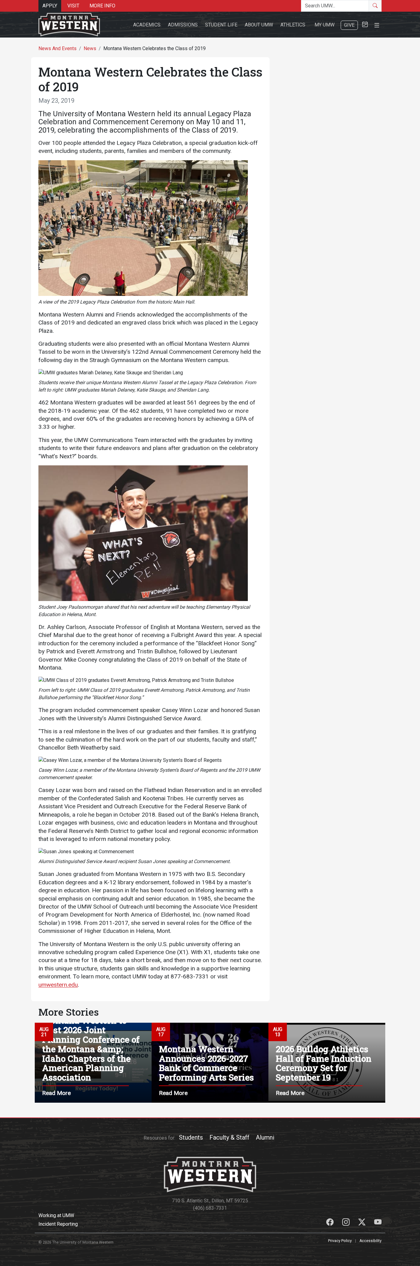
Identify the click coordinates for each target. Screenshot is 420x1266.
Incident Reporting (58, 1224)
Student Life (221, 25)
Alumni (265, 1137)
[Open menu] (377, 24)
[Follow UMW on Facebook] (330, 1223)
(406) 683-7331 (210, 1208)
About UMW (259, 25)
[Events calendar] (365, 25)
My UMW (325, 25)
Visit (73, 6)
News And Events (57, 48)
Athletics (292, 25)
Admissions (183, 25)
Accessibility (370, 1241)
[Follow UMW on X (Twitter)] (362, 1223)
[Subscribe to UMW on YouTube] (378, 1223)
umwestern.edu (58, 984)
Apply (49, 6)
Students (191, 1137)
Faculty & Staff (229, 1137)
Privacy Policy (340, 1241)
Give (349, 25)
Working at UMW (56, 1215)
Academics (146, 25)
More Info (102, 6)
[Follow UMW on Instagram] (346, 1223)
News (90, 48)
